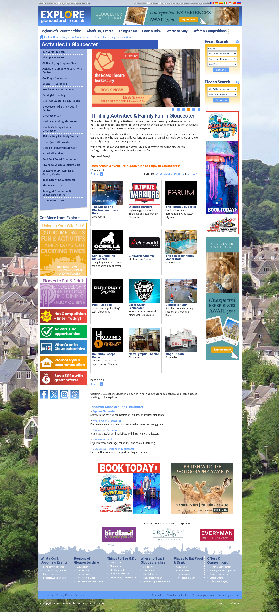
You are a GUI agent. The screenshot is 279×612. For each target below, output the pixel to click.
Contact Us (158, 595)
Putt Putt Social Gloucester (59, 159)
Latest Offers (216, 577)
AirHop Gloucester (53, 57)
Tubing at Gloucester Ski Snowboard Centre (57, 193)
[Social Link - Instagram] (64, 388)
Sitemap (79, 595)
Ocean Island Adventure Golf (59, 148)
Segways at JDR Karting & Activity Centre (58, 172)
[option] (119, 534)
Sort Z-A (191, 173)
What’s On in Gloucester (107, 420)
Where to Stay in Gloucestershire (153, 560)
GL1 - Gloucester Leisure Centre (61, 101)
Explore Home (52, 37)
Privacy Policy (64, 595)
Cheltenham (83, 570)
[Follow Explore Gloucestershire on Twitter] (54, 388)
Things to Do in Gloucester (123, 37)
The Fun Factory (52, 185)
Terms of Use (47, 595)
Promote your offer (228, 595)
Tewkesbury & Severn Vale (89, 581)
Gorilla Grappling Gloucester (60, 121)
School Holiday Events (54, 570)
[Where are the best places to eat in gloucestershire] (63, 277)
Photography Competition (223, 570)
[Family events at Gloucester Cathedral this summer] (165, 6)
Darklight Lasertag (53, 95)
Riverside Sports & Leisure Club (61, 165)
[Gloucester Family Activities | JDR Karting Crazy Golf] (222, 110)
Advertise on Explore (178, 595)
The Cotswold (83, 573)
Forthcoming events (53, 566)
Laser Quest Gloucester (56, 142)
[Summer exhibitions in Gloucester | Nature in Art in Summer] (202, 461)
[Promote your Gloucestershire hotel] (63, 355)
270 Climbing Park (53, 51)
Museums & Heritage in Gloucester (113, 449)
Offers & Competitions (217, 560)
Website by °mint (228, 603)
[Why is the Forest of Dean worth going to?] (63, 221)
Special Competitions (220, 573)
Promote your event (203, 595)
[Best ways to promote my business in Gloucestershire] (63, 324)
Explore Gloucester (104, 411)
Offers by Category (219, 581)
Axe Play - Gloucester (55, 78)
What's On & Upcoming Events (54, 560)
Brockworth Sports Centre (58, 89)
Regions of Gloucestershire (77, 37)
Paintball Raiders (53, 153)
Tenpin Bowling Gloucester (58, 180)
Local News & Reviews (54, 577)
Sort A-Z (179, 173)
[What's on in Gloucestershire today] (63, 339)
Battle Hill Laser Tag (54, 83)
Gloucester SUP (51, 116)
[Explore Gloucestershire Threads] (74, 388)
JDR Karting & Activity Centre (60, 136)
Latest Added (164, 173)
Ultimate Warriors (53, 200)
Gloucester (100, 37)
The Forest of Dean (86, 577)
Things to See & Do (121, 558)
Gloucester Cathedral (105, 430)
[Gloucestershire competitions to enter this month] (63, 308)
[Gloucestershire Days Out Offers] (63, 370)
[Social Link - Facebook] (44, 388)
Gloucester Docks (103, 439)
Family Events (50, 573)
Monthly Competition (220, 566)
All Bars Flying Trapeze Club (59, 63)
